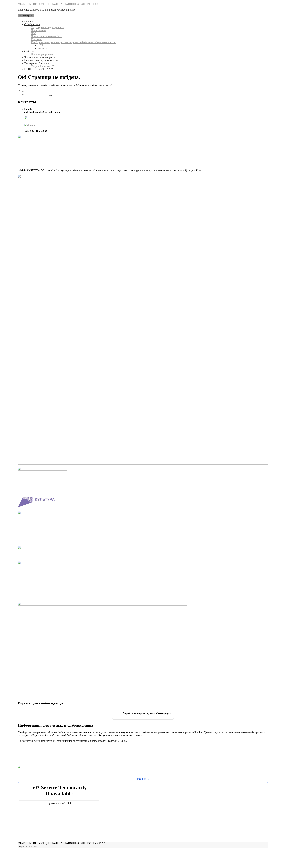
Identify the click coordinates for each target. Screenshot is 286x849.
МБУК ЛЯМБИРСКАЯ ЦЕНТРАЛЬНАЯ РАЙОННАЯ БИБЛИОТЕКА (58, 4)
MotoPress (32, 846)
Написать (143, 778)
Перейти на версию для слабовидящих (146, 713)
